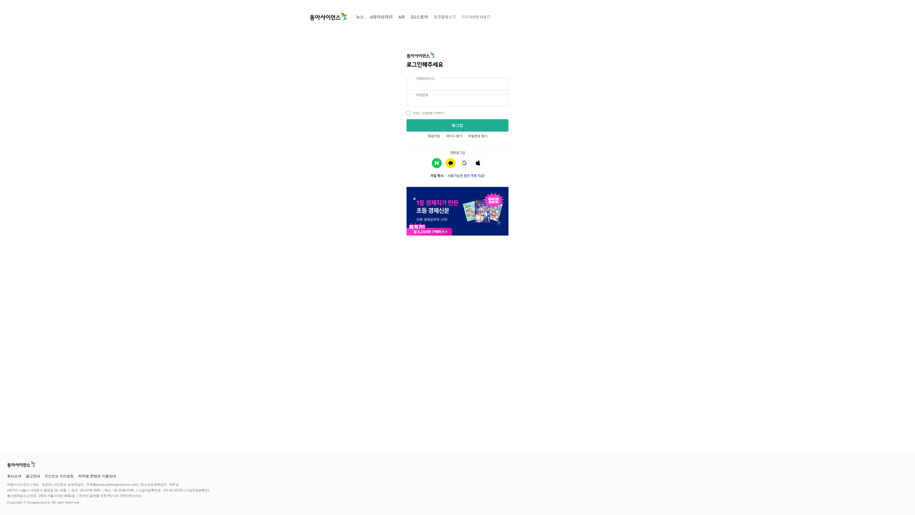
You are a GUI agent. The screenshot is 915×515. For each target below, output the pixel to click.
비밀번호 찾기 (478, 136)
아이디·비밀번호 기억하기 (428, 113)
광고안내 (33, 476)
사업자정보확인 (196, 490)
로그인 (457, 125)
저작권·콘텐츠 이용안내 (97, 476)
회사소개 (14, 476)
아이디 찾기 (454, 136)
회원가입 (434, 136)
